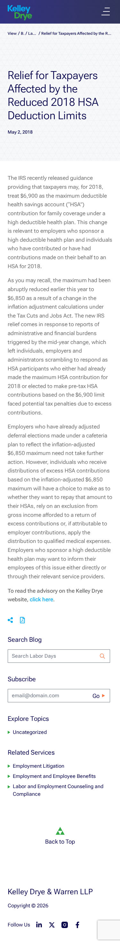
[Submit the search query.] (102, 656)
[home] (20, 12)
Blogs (23, 33)
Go (96, 695)
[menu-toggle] (105, 11)
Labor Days (32, 33)
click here (41, 599)
